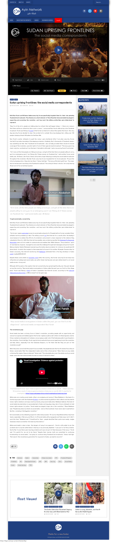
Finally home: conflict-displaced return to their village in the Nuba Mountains (92, 120)
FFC (56, 458)
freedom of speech (66, 458)
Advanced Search (47, 20)
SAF (46, 461)
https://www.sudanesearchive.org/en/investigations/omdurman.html (46, 393)
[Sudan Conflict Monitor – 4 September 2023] (92, 140)
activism (20, 458)
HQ (20, 461)
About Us (21, 2)
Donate (28, 2)
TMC (30, 465)
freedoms (13, 461)
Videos (36, 20)
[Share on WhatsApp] (66, 446)
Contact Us (13, 2)
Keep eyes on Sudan (30, 461)
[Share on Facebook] (55, 446)
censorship (35, 458)
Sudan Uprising (22, 465)
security (52, 461)
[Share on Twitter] (61, 446)
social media (68, 461)
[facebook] (84, 11)
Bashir (27, 458)
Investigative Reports (24, 20)
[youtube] (95, 11)
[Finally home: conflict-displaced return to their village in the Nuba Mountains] (92, 115)
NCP (40, 461)
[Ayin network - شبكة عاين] (25, 11)
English (11, 99)
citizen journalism (47, 458)
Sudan (12, 465)
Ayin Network (15, 105)
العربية (58, 20)
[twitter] (90, 11)
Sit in (60, 461)
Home (11, 20)
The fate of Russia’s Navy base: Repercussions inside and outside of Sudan (93, 169)
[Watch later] (101, 11)
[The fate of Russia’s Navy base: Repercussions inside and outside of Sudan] (92, 165)
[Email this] (72, 446)
